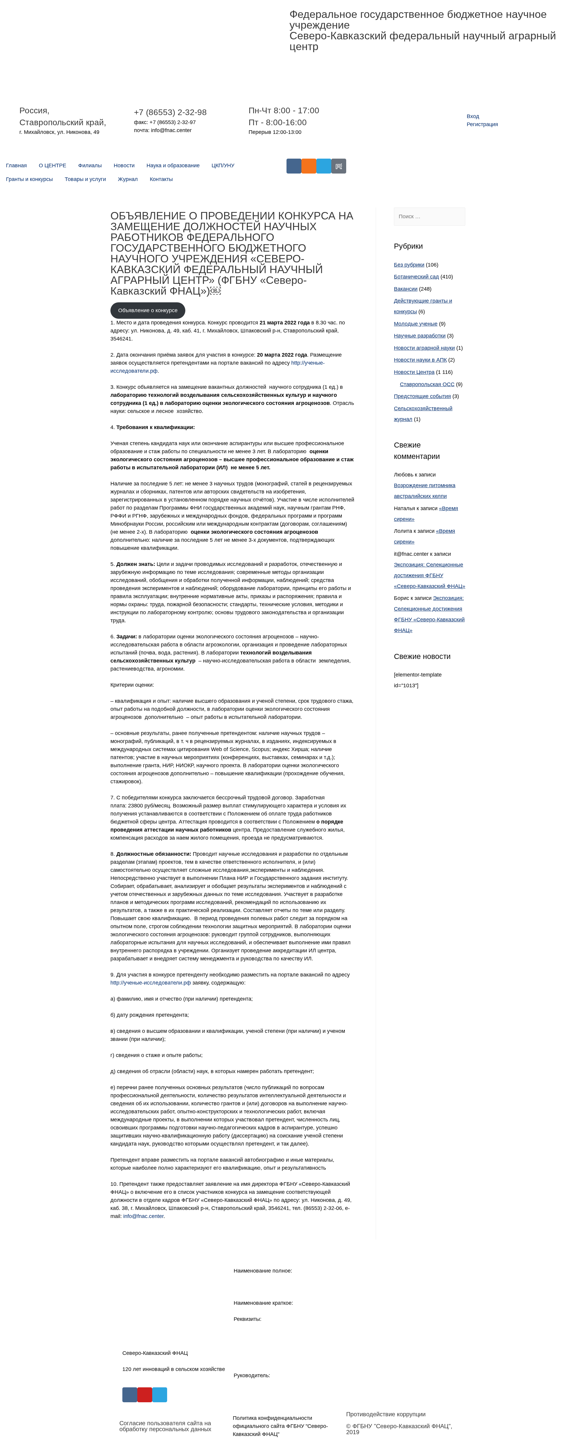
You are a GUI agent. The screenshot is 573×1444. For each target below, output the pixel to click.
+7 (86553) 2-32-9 (168, 112)
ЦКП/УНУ (223, 165)
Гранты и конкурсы (29, 179)
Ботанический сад (416, 277)
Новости (124, 165)
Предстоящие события (422, 396)
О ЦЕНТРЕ (52, 165)
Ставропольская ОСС (427, 384)
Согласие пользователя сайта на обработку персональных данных (165, 1426)
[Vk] (293, 166)
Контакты (161, 179)
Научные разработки (420, 336)
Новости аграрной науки (424, 348)
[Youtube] (144, 1394)
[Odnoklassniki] (308, 166)
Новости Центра (414, 372)
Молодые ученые (416, 324)
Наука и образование (173, 165)
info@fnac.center (143, 1216)
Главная (16, 165)
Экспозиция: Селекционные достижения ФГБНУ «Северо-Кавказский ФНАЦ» (429, 575)
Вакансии (406, 289)
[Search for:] (429, 216)
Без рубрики (409, 265)
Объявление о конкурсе (148, 310)
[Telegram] (323, 166)
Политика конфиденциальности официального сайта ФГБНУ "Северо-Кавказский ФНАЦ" (280, 1426)
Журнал (128, 179)
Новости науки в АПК (420, 360)
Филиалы (90, 165)
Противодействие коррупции (386, 1414)
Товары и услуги (85, 179)
